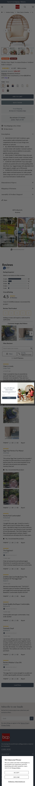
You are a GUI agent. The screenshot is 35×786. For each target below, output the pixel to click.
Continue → (9, 397)
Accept (16, 772)
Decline (17, 777)
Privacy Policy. (16, 768)
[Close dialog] (33, 383)
